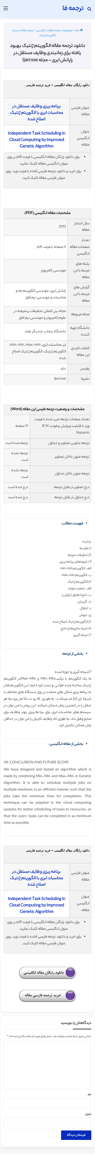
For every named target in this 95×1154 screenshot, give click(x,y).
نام (89, 1094)
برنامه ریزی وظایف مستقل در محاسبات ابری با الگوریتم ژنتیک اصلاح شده (36, 113)
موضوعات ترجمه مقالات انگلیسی (54, 30)
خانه (77, 30)
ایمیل (88, 1114)
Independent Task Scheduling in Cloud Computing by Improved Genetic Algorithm (36, 140)
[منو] (5, 11)
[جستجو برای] (89, 11)
